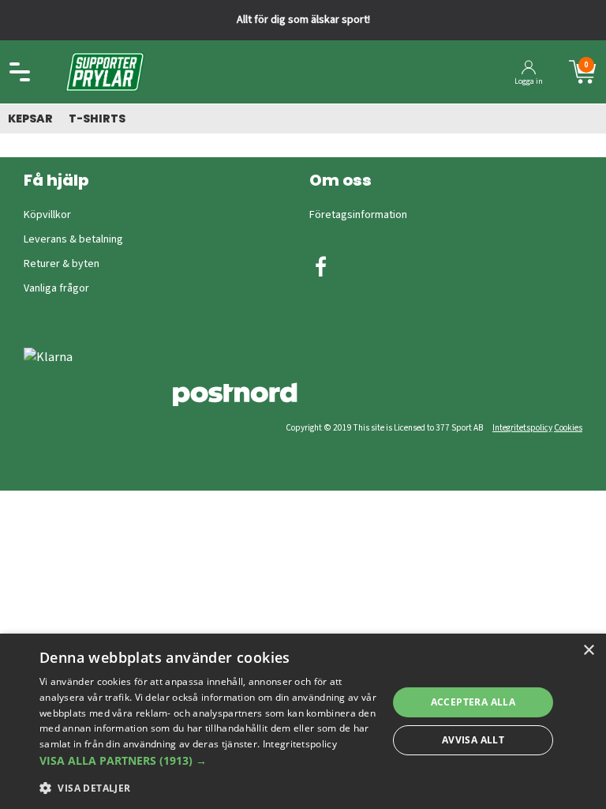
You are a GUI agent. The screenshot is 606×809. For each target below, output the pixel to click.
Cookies (568, 428)
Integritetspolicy (522, 428)
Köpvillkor (47, 215)
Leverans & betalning (73, 239)
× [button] (588, 651)
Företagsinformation (358, 215)
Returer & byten (61, 264)
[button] (208, 760)
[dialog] (303, 721)
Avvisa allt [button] (473, 740)
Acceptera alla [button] (473, 702)
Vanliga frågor (56, 288)
